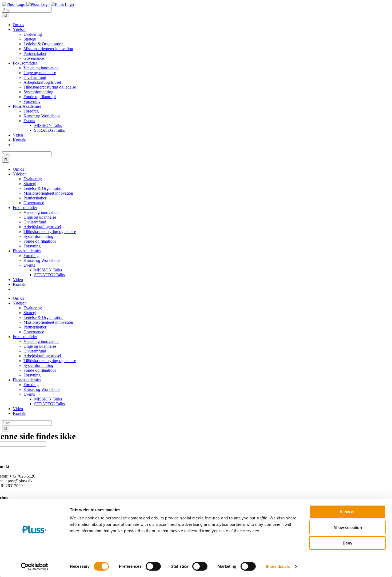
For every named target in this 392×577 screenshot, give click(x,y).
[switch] (153, 566)
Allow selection (347, 527)
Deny (347, 543)
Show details (278, 566)
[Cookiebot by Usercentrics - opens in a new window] (34, 567)
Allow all (347, 512)
